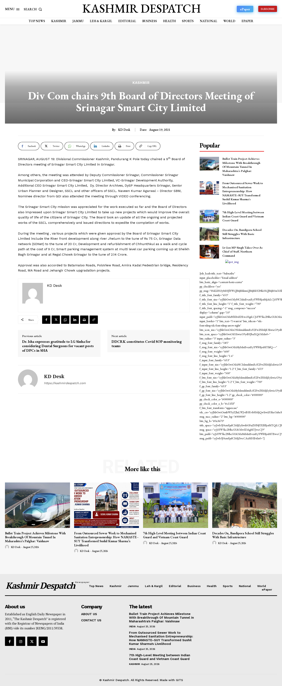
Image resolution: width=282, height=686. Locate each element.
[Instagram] (20, 641)
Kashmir (141, 83)
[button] (34, 9)
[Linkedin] (75, 320)
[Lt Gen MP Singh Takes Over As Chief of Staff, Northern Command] (209, 251)
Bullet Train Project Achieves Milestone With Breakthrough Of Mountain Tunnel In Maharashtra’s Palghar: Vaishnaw (241, 167)
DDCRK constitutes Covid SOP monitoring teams (146, 343)
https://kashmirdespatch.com (65, 383)
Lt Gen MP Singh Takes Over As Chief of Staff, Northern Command (242, 251)
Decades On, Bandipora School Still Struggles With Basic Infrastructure (242, 234)
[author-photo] (7, 547)
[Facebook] (46, 320)
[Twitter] (56, 320)
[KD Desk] (28, 379)
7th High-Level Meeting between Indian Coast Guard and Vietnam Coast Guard (243, 216)
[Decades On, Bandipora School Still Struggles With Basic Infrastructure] (209, 234)
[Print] (84, 320)
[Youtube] (43, 641)
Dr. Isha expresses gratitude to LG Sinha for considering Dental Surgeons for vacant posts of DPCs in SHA (58, 346)
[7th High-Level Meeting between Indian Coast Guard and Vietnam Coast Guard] (209, 216)
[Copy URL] (94, 320)
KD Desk (124, 130)
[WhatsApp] (65, 320)
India (132, 626)
